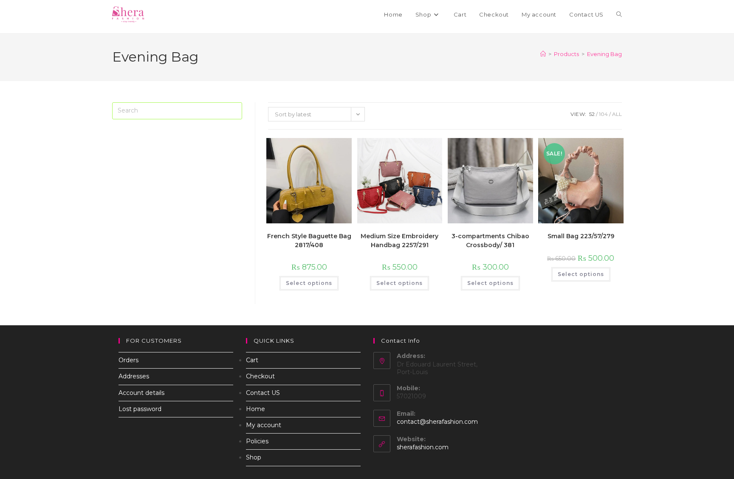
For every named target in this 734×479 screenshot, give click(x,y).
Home (255, 409)
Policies (257, 441)
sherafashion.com (423, 447)
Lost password (140, 409)
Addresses (134, 376)
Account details (141, 393)
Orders (128, 360)
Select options (309, 283)
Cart (252, 360)
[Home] (543, 54)
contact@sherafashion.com (437, 421)
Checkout (260, 376)
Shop (253, 457)
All (617, 114)
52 (592, 114)
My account (263, 425)
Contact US (263, 393)
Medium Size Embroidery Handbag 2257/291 (399, 240)
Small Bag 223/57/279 (581, 236)
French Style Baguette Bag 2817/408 (309, 240)
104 (603, 114)
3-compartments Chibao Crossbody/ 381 (490, 240)
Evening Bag (604, 54)
